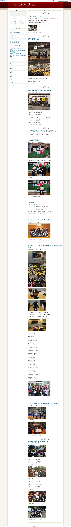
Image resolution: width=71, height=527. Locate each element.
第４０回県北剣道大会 (13, 35)
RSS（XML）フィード (13, 82)
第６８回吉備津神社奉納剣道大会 (15, 42)
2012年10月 (11, 73)
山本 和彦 (11, 52)
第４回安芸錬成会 (12, 31)
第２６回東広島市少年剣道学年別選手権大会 (18, 50)
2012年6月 (11, 79)
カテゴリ (18, 61)
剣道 (10, 63)
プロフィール (18, 10)
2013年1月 (11, 69)
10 (10, 19)
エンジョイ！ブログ (2, 0)
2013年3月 (11, 67)
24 (10, 23)
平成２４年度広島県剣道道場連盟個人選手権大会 (17, 41)
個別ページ (35, 32)
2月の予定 (11, 36)
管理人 (11, 50)
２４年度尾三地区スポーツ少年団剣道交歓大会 (17, 33)
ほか (10, 48)
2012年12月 (11, 71)
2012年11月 (11, 72)
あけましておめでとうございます (15, 37)
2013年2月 (11, 68)
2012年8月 (11, 76)
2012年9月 (11, 75)
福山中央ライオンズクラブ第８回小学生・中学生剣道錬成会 (18, 39)
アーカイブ (18, 65)
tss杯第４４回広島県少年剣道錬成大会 (15, 32)
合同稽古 (13, 51)
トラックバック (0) (44, 83)
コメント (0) (39, 32)
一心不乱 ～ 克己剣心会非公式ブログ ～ (25, 4)
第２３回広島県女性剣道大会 (16, 57)
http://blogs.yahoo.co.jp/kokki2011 (35, 23)
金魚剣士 (11, 55)
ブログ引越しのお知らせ (13, 29)
